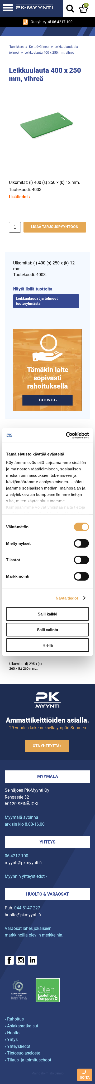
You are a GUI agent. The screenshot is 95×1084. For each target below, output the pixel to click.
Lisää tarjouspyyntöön (54, 227)
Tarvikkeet (17, 47)
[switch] (81, 543)
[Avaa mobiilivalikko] (8, 8)
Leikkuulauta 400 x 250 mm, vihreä (49, 52)
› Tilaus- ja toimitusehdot (28, 1059)
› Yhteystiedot (17, 1046)
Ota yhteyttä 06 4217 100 (52, 22)
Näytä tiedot (67, 598)
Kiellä (47, 645)
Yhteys (47, 842)
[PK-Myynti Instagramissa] (20, 960)
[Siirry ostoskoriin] (83, 8)
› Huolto (12, 1032)
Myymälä (47, 776)
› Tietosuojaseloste (22, 1053)
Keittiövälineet (39, 47)
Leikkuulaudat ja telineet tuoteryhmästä (37, 301)
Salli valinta (47, 629)
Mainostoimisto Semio (47, 1073)
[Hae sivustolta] (70, 8)
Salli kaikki (47, 614)
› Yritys (11, 1039)
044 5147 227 (27, 907)
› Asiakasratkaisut (21, 1025)
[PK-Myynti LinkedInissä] (32, 960)
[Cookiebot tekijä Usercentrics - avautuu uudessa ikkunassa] (67, 435)
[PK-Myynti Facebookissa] (9, 960)
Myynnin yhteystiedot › (26, 876)
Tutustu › (47, 400)
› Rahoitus (14, 1019)
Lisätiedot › (19, 196)
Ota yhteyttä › (47, 746)
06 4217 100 (16, 855)
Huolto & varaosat (47, 894)
